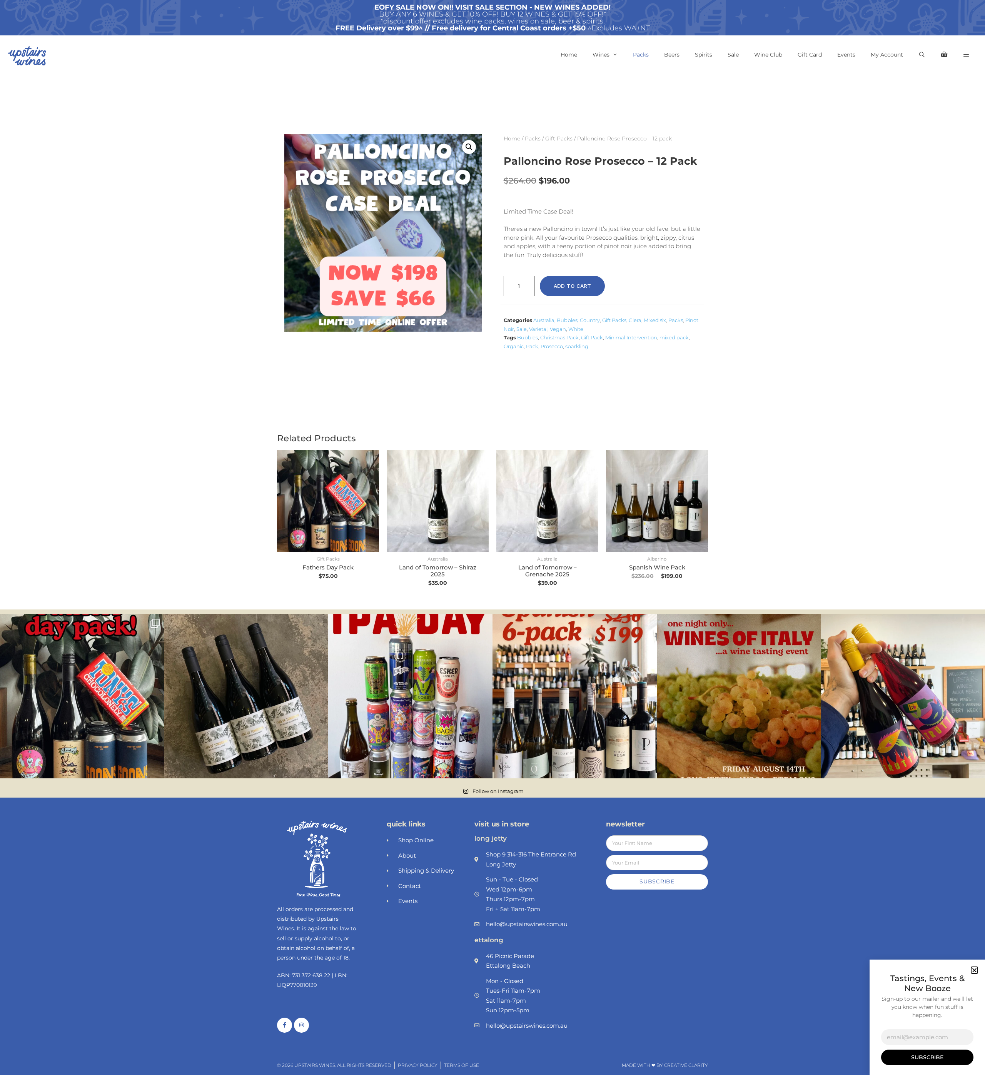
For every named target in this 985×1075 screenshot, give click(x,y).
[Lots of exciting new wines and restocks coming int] (903, 696)
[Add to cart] (371, 480)
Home (569, 54)
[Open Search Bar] (922, 54)
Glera (635, 320)
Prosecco (552, 346)
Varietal (538, 329)
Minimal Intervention (631, 337)
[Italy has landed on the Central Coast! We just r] (739, 696)
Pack (532, 346)
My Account (887, 54)
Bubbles (567, 320)
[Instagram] (301, 1025)
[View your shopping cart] (944, 54)
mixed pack (674, 337)
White (575, 329)
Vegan (558, 329)
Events (846, 54)
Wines (601, 54)
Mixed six (655, 320)
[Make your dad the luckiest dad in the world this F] (82, 696)
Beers (671, 54)
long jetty (490, 838)
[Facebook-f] (284, 1025)
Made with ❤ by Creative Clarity (665, 1065)
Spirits (703, 54)
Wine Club (768, 54)
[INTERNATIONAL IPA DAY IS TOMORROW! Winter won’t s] (410, 696)
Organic (514, 346)
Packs (641, 54)
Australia (543, 320)
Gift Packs (559, 138)
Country (590, 320)
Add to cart (572, 286)
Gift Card (810, 54)
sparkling (576, 346)
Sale (733, 54)
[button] (966, 54)
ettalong (488, 940)
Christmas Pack (559, 337)
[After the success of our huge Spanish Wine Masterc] (574, 696)
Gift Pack (592, 337)
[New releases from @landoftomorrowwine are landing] (246, 696)
